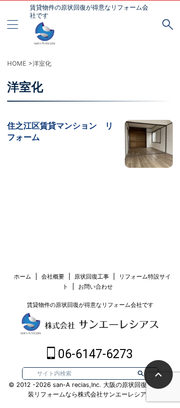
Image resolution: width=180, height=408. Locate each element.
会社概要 (52, 276)
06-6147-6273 (94, 354)
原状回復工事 (91, 276)
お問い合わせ (95, 286)
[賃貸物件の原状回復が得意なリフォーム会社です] (44, 38)
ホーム (22, 276)
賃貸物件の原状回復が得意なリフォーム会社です (90, 304)
